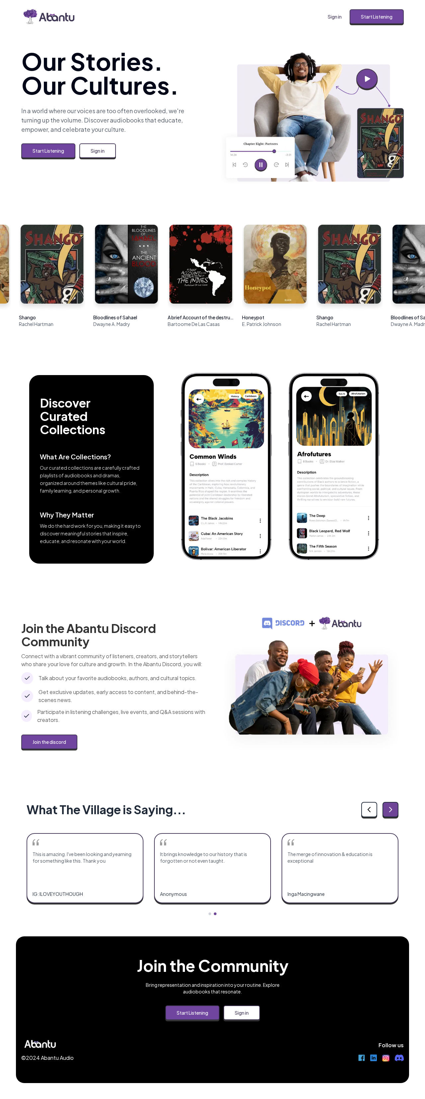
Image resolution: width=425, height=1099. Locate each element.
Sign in (335, 17)
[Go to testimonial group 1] (210, 913)
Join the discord (49, 742)
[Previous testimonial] (369, 809)
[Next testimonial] (390, 809)
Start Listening (376, 17)
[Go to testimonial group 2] (215, 913)
